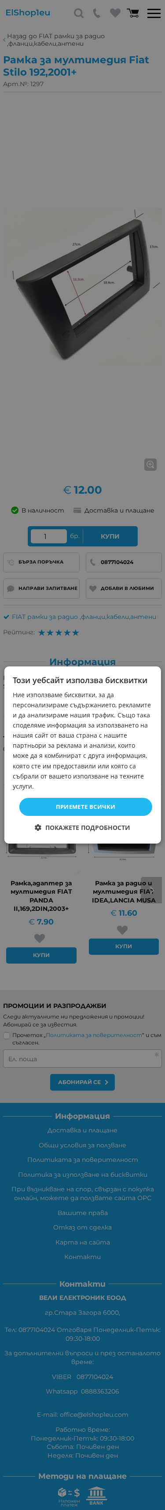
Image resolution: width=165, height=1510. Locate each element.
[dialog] (82, 755)
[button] (82, 827)
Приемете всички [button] (86, 807)
